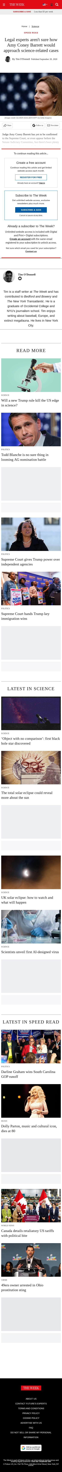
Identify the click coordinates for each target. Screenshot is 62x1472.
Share (9, 125)
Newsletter (54, 125)
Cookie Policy (31, 1418)
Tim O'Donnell (23, 59)
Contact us (31, 251)
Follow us (39, 125)
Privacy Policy (31, 1413)
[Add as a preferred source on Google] (31, 1448)
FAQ (31, 1428)
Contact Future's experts (31, 1403)
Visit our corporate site (41, 1461)
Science (35, 26)
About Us (31, 1399)
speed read (31, 33)
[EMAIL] (20, 278)
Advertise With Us (31, 1423)
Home (24, 26)
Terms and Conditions (31, 1408)
